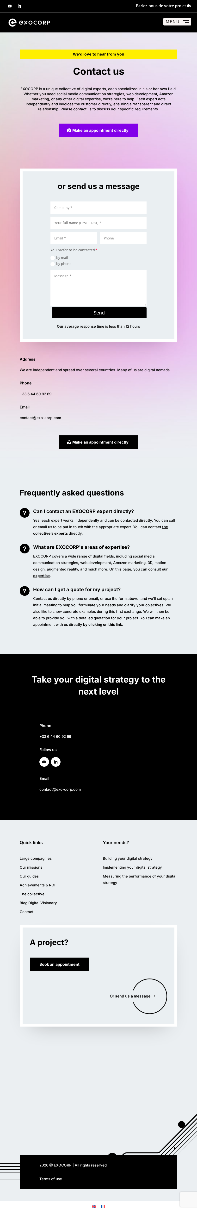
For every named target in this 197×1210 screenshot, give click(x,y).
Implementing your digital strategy (132, 867)
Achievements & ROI (37, 885)
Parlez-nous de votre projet (161, 5)
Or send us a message (130, 996)
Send (99, 312)
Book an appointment (59, 964)
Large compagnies (36, 858)
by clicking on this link (102, 624)
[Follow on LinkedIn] (19, 6)
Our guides (29, 876)
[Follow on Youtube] (9, 6)
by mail (62, 257)
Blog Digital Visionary (38, 903)
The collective (32, 894)
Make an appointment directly (100, 130)
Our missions (31, 867)
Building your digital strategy (128, 858)
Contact (26, 911)
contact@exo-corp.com (40, 417)
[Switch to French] (103, 1206)
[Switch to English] (93, 1206)
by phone (63, 263)
